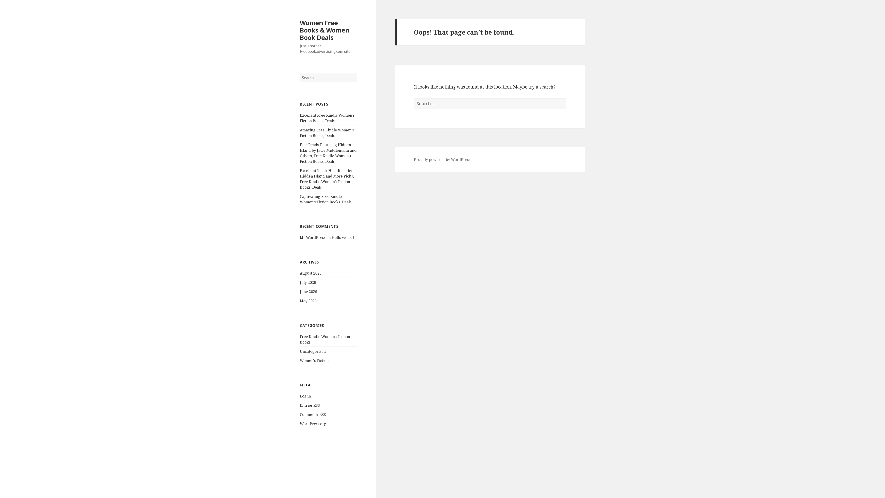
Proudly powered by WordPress (442, 159)
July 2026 (308, 282)
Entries (310, 405)
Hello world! (343, 237)
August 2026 (311, 273)
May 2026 (308, 300)
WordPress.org (313, 423)
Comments (313, 414)
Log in (305, 396)
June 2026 (308, 291)
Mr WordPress (312, 237)
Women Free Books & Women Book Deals (324, 30)
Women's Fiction (314, 360)
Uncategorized (313, 351)
